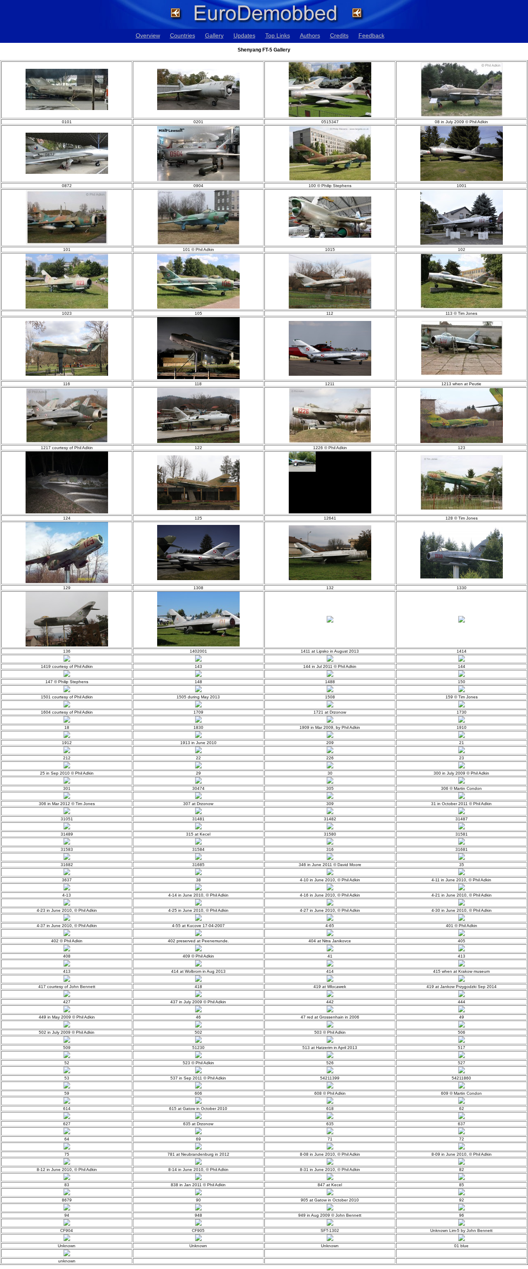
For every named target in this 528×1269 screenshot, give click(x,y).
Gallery (214, 35)
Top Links (277, 35)
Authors (310, 35)
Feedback (371, 35)
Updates (244, 35)
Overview (148, 35)
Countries (182, 35)
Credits (339, 35)
